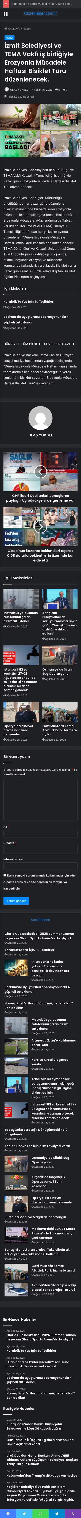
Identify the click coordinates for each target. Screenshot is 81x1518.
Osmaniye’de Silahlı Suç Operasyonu (57, 671)
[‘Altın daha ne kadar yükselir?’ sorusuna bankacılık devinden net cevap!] (16, 968)
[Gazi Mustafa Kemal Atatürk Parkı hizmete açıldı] (60, 712)
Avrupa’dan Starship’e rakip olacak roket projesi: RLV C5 (54, 1287)
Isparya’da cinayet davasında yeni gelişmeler (18, 730)
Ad (6, 826)
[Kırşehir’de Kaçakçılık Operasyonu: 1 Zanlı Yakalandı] (16, 1183)
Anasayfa (13, 28)
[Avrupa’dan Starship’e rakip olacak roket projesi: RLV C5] (16, 1289)
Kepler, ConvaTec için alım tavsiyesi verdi (37, 1146)
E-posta (9, 843)
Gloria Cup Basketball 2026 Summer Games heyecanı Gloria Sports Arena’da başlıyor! (39, 936)
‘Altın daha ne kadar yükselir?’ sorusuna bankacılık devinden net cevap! (50, 969)
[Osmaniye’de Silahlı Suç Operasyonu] (60, 655)
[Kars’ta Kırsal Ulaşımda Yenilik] (16, 1066)
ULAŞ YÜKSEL (19, 89)
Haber (27, 28)
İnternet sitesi (13, 859)
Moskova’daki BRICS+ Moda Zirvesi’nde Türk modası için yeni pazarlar (53, 1233)
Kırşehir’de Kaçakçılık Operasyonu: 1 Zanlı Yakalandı (48, 1181)
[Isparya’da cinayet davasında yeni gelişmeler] (21, 712)
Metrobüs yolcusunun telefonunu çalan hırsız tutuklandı (20, 617)
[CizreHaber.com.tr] (40, 13)
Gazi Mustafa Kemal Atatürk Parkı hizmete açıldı (59, 730)
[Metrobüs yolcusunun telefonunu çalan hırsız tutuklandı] (21, 599)
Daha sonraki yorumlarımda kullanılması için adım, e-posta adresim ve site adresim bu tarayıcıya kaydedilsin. (40, 882)
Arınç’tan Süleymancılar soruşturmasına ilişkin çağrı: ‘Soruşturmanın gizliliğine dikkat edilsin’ (59, 623)
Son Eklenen (40, 920)
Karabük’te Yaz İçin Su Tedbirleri (28, 301)
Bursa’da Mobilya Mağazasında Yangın (35, 1217)
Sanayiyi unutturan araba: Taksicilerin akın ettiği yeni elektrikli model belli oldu (38, 1251)
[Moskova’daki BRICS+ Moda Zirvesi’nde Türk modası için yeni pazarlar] (16, 1235)
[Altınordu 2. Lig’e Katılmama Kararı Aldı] (16, 1046)
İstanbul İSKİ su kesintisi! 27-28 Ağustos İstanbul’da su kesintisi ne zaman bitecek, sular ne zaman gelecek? (20, 679)
